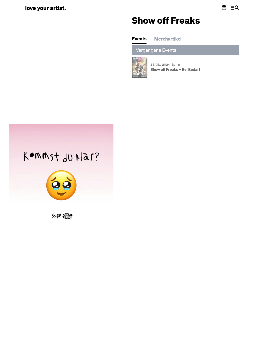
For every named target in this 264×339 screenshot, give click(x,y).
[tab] (141, 39)
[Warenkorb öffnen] (224, 7)
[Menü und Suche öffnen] (235, 8)
